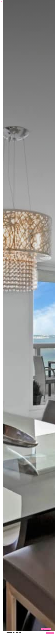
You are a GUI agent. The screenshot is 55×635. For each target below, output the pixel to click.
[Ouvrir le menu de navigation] (1, 1)
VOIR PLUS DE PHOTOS (47, 629)
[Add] (44, 633)
